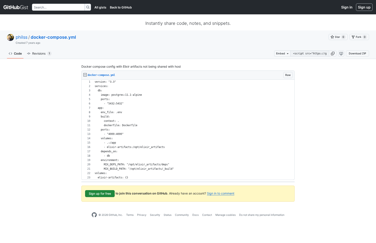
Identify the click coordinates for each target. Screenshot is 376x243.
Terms (130, 214)
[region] (188, 130)
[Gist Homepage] (16, 7)
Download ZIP (357, 53)
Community (182, 214)
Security (155, 214)
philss (21, 37)
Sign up (364, 7)
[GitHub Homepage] (94, 215)
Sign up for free (100, 193)
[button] (332, 53)
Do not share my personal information (261, 214)
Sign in (346, 7)
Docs (195, 214)
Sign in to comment (220, 193)
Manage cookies (225, 214)
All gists (100, 7)
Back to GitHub (121, 7)
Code (18, 53)
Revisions (41, 53)
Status (167, 214)
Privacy (141, 214)
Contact (207, 214)
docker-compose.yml (53, 37)
